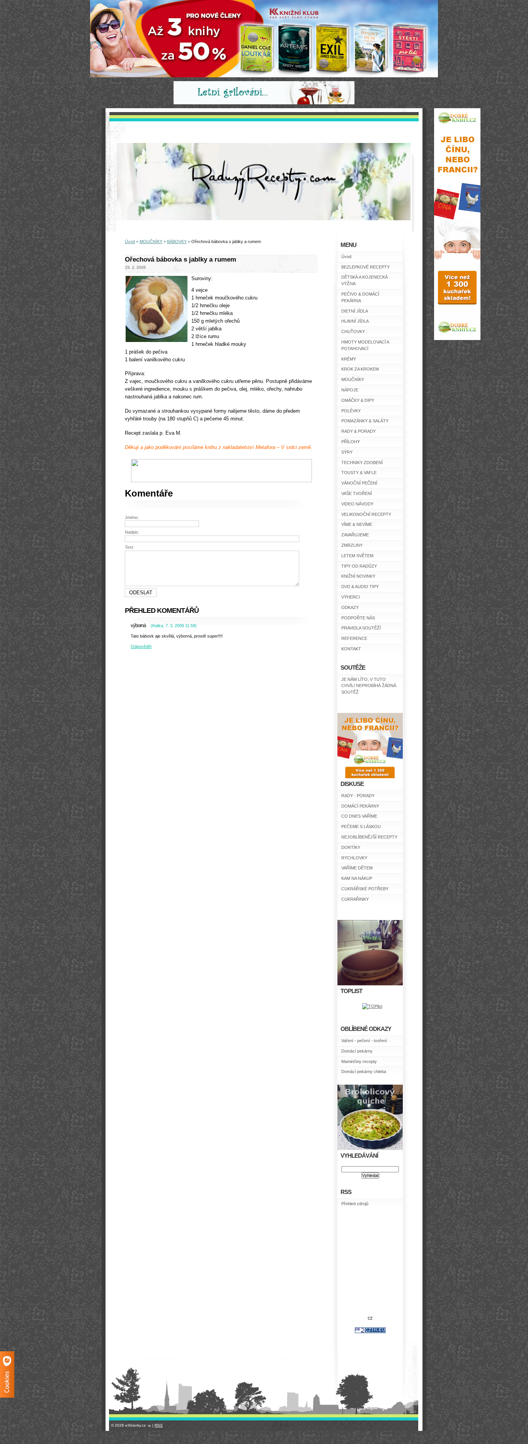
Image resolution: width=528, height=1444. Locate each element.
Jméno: (132, 517)
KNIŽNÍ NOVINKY (358, 576)
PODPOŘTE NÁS (358, 618)
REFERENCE (354, 638)
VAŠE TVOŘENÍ (356, 493)
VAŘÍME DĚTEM (357, 868)
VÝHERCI (350, 597)
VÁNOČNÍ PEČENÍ (359, 483)
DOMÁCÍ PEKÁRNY (360, 806)
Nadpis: (132, 532)
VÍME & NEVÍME (356, 524)
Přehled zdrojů (354, 1203)
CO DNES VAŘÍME (359, 816)
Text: (129, 547)
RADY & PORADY (358, 431)
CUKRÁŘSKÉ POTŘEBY (364, 888)
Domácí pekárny (357, 1051)
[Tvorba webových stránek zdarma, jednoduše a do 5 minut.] (149, 1425)
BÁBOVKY (177, 241)
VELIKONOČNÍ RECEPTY (366, 514)
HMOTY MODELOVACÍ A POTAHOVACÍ (365, 345)
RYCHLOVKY (354, 858)
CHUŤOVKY (353, 331)
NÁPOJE (349, 390)
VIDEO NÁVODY (357, 504)
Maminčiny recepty (359, 1061)
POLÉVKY (351, 410)
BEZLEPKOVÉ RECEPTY (365, 267)
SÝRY (347, 452)
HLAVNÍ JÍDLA (355, 321)
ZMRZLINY (352, 545)
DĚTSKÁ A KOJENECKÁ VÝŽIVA (364, 280)
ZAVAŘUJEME (355, 534)
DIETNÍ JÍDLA (354, 311)
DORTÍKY (350, 847)
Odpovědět (141, 646)
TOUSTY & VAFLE (358, 472)
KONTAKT (351, 648)
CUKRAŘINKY (355, 899)
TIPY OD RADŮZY (359, 566)
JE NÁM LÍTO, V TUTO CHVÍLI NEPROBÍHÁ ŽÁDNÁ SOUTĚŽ (368, 686)
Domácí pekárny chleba (363, 1071)
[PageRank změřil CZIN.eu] (370, 1331)
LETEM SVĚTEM (357, 555)
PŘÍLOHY (350, 441)
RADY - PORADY (358, 795)
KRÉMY (348, 359)
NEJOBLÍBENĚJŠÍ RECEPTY (369, 837)
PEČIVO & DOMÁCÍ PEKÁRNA (360, 297)
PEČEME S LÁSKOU (361, 826)
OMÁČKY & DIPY (357, 400)
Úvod (346, 256)
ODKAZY (350, 607)
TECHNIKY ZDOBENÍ (362, 462)
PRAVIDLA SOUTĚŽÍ (361, 628)
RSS (159, 1425)
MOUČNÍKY (352, 379)
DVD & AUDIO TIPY (360, 586)
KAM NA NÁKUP (356, 878)
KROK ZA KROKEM (360, 369)
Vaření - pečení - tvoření (364, 1040)
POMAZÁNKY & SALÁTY (364, 420)
